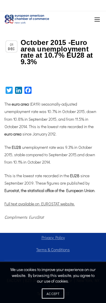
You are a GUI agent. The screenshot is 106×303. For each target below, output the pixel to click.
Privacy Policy (53, 237)
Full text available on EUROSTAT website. (39, 204)
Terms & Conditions (53, 249)
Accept (53, 293)
